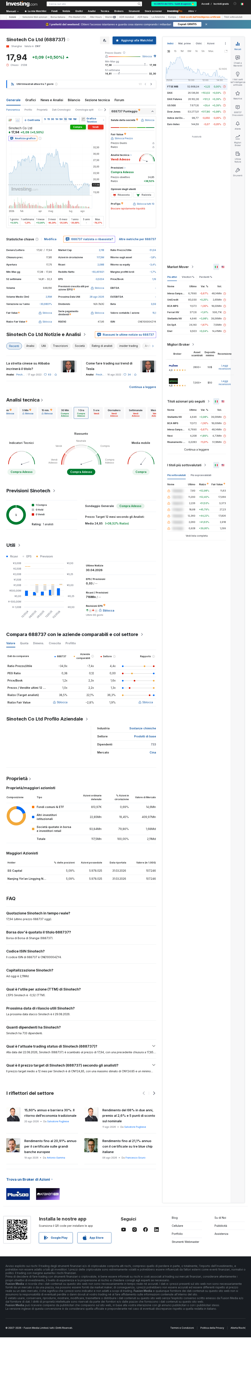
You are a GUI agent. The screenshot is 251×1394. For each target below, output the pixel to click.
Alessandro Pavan (57, 1126)
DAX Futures (174, 99)
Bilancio (74, 100)
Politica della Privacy (212, 1327)
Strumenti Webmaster (185, 1241)
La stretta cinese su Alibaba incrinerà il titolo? (28, 366)
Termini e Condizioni (182, 1327)
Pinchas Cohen (25, 374)
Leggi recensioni (225, 367)
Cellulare (177, 1225)
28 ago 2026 (97, 296)
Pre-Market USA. (77, 17)
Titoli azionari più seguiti (186, 401)
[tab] (28, 413)
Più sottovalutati (176, 475)
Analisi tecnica (23, 400)
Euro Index (173, 124)
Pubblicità (221, 1225)
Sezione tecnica (97, 100)
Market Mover (178, 267)
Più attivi (172, 276)
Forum (119, 100)
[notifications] (235, 3)
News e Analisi (52, 100)
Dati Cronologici (61, 109)
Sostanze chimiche (142, 728)
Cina (153, 752)
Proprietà (42, 109)
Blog (175, 1217)
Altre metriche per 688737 (137, 239)
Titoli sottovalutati (233, 17)
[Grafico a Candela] (10, 120)
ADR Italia (142, 17)
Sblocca (147, 56)
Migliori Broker (178, 344)
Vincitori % (188, 276)
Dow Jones (173, 111)
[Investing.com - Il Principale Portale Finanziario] (21, 4)
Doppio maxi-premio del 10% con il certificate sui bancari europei (51, 1143)
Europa (172, 17)
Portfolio (177, 1233)
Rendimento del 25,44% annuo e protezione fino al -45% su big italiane (127, 1146)
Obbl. (199, 43)
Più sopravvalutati (201, 475)
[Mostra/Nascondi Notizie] (83, 119)
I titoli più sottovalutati (184, 465)
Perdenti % (205, 276)
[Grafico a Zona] (17, 120)
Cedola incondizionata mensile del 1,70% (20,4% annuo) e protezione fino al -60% (50, 1115)
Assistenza (221, 1233)
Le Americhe (158, 17)
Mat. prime (184, 43)
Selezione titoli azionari (34, 17)
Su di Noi (220, 1217)
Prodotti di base (145, 736)
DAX (170, 92)
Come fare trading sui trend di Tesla (109, 366)
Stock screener (153, 11)
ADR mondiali (126, 17)
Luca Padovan (133, 1126)
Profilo (28, 109)
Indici (170, 43)
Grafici (30, 100)
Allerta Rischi (238, 1327)
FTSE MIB (172, 86)
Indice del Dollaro (177, 117)
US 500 (171, 105)
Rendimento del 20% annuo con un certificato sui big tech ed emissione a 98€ (127, 1115)
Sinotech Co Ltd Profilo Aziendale (44, 719)
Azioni (12, 17)
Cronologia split (84, 109)
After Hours (96, 17)
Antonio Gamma (56, 1152)
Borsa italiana (58, 17)
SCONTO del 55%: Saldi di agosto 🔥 (174, 4)
